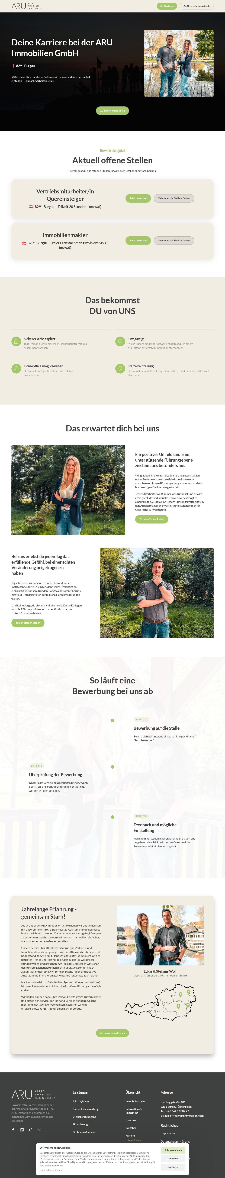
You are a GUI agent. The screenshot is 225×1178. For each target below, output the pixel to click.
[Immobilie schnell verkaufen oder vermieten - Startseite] (26, 6)
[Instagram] (41, 1130)
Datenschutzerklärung (51, 1170)
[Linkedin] (23, 1130)
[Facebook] (14, 1130)
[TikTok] (32, 1130)
